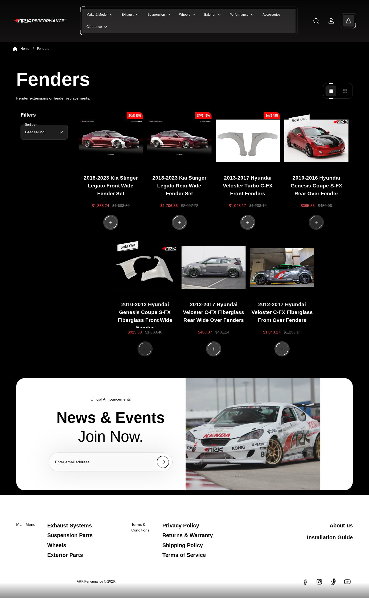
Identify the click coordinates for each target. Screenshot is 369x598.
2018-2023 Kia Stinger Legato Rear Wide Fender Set (179, 185)
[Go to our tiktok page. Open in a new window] (333, 581)
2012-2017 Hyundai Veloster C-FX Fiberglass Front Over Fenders (282, 312)
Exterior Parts (65, 555)
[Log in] (331, 20)
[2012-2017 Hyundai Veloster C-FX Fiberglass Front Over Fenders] (282, 267)
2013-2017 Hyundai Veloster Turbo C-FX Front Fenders (248, 185)
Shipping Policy (182, 545)
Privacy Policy (180, 525)
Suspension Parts (70, 535)
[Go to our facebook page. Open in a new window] (305, 581)
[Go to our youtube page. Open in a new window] (347, 581)
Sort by (30, 125)
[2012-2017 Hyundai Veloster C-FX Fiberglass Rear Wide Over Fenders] (214, 267)
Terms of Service (184, 555)
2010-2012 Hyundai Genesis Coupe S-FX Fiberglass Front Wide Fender (145, 315)
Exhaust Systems (69, 525)
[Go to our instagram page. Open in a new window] (319, 581)
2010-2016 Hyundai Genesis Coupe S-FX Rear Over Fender (316, 185)
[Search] (316, 20)
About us (341, 525)
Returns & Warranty (187, 535)
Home (25, 49)
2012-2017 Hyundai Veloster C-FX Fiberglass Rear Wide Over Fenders (213, 312)
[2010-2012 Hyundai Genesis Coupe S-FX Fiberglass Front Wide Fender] (145, 267)
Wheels (56, 545)
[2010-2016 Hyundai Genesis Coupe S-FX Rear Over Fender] (316, 141)
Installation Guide (330, 537)
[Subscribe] (162, 462)
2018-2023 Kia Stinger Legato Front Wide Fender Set (111, 185)
